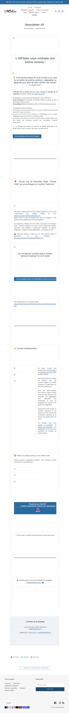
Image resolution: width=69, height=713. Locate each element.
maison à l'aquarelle (45, 425)
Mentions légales (9, 690)
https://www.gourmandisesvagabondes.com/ (27, 215)
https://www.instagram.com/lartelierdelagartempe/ (28, 238)
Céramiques (16, 683)
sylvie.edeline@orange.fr (44, 632)
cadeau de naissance (45, 427)
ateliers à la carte (39, 94)
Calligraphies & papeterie (11, 685)
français (8, 703)
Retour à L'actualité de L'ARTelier (35, 668)
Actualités (22, 688)
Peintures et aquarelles (11, 688)
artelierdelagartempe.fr (35, 629)
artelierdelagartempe (59, 707)
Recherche (8, 683)
